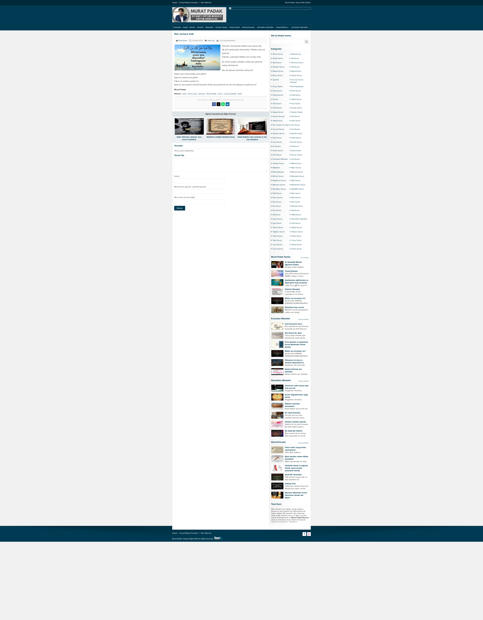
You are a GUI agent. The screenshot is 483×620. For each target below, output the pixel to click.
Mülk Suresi (295, 180)
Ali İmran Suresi (297, 63)
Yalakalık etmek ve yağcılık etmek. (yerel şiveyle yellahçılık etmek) (296, 468)
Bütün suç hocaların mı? (295, 298)
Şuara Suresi (277, 219)
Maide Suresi (296, 163)
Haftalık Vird (290, 484)
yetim (240, 94)
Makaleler (276, 168)
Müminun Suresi (279, 185)
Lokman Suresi (278, 163)
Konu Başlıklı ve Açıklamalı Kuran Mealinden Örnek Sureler (296, 344)
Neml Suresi (296, 198)
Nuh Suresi (295, 202)
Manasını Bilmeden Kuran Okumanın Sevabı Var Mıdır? (296, 495)
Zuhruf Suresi (278, 249)
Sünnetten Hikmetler (299, 219)
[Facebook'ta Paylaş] (214, 104)
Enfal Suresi (295, 95)
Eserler (275, 99)
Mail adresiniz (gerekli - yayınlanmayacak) (190, 187)
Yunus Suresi (296, 240)
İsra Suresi (277, 146)
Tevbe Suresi (296, 236)
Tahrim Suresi (278, 227)
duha (184, 94)
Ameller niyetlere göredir (295, 422)
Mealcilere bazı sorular (294, 307)
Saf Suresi (276, 215)
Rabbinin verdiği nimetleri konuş (221, 137)
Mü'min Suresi (278, 176)
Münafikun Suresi (279, 189)
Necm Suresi (278, 198)
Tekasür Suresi (297, 232)
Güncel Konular (279, 116)
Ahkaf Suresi (296, 54)
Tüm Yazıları (305, 257)
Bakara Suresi (278, 71)
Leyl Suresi (295, 159)
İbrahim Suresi (296, 133)
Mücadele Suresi (297, 176)
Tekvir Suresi (278, 236)
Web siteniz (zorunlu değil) (184, 197)
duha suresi (192, 94)
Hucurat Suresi (278, 129)
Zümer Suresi (296, 249)
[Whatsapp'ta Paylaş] (223, 104)
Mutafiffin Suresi (297, 189)
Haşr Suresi (295, 121)
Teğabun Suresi (279, 232)
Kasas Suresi (296, 151)
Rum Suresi (277, 210)
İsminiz (176, 176)
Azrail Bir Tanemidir (293, 474)
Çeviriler (276, 80)
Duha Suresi (183, 41)
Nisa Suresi (277, 202)
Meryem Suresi (297, 172)
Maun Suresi (296, 168)
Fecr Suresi (295, 104)
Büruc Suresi (278, 75)
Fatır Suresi (277, 104)
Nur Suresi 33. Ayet (293, 333)
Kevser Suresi (296, 155)
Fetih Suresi (277, 108)
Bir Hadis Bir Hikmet (293, 431)
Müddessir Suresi (279, 180)
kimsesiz (202, 94)
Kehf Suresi (277, 155)
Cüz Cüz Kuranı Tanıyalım (296, 81)
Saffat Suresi (296, 215)
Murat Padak (211, 94)
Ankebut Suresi (279, 67)
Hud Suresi (295, 129)
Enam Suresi (296, 91)
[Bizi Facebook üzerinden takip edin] (304, 534)
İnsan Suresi (277, 142)
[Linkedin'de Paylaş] (227, 104)
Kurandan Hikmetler (280, 159)
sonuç (220, 94)
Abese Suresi (278, 54)
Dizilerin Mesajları (292, 289)
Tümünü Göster (303, 319)
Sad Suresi (295, 210)
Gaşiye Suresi (278, 112)
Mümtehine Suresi (298, 185)
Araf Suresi (295, 67)
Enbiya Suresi (278, 95)
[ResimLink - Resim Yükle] (218, 539)
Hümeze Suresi (279, 133)
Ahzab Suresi (278, 58)
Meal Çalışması (278, 172)
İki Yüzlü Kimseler (292, 413)
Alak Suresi (277, 63)
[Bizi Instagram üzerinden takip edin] (309, 534)
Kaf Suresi (295, 146)
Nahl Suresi (277, 193)
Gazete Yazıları (297, 112)
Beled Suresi (296, 71)
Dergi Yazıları (278, 86)
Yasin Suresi (277, 240)
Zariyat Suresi (296, 245)
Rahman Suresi (297, 206)
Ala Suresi (295, 58)
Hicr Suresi (295, 125)
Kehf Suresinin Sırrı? (293, 324)
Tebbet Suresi (296, 227)
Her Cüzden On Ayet (281, 125)
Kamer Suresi (278, 151)
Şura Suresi (277, 223)
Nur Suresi (277, 206)
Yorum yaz (211, 41)
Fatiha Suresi (296, 99)
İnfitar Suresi (296, 138)
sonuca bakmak (230, 94)
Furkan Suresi (296, 108)
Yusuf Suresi (277, 245)
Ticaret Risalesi (291, 271)
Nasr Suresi (295, 193)
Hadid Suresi (278, 121)
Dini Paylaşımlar (297, 86)
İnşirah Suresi (296, 142)
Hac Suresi (295, 116)
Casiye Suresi (296, 75)
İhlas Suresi (277, 138)
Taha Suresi (295, 223)
